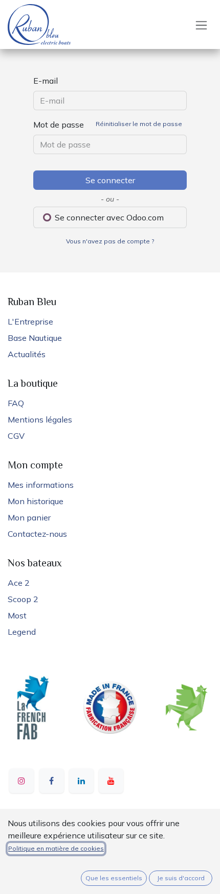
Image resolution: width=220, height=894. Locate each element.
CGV (16, 436)
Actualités (27, 354)
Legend (22, 632)
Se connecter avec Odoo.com (108, 217)
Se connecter (110, 180)
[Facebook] (51, 780)
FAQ (16, 403)
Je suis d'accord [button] (181, 878)
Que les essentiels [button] (113, 878)
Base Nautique (35, 338)
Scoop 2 (23, 599)
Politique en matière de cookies (56, 848)
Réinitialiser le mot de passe (139, 124)
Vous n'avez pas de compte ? (110, 241)
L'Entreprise (30, 321)
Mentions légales (40, 419)
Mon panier (29, 517)
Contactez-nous (37, 534)
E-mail (45, 81)
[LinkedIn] (81, 780)
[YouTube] (111, 780)
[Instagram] (21, 780)
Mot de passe (107, 124)
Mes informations (41, 485)
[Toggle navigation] (201, 24)
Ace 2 (19, 583)
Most (17, 615)
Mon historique (35, 501)
